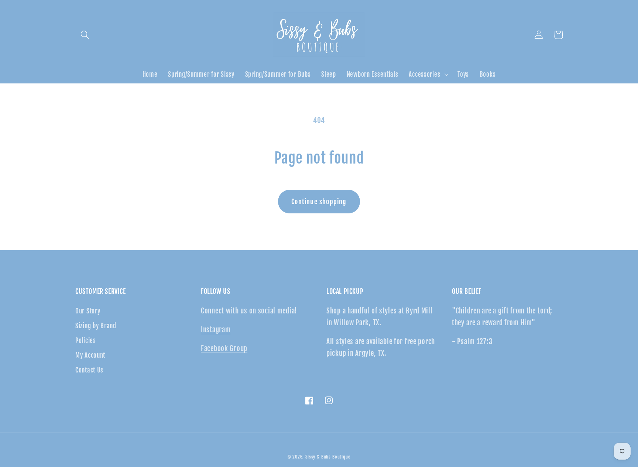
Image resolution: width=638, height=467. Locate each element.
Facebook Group (224, 348)
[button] (85, 35)
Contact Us (89, 370)
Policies (85, 340)
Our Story (87, 311)
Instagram (215, 329)
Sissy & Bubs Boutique (327, 457)
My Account (90, 355)
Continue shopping (318, 202)
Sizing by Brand (95, 326)
